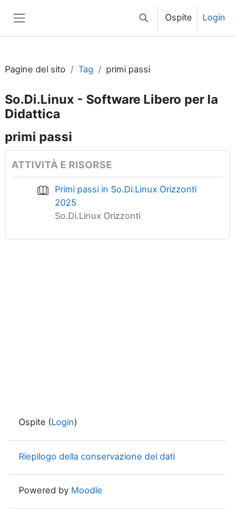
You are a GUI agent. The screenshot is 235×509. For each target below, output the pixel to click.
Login (213, 17)
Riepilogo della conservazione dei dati (97, 456)
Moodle (86, 490)
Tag (85, 69)
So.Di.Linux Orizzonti (97, 215)
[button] (144, 18)
